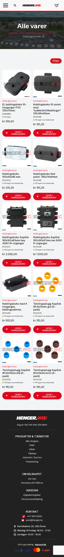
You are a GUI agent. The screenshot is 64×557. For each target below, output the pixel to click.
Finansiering (32, 461)
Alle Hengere (32, 441)
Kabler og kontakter (40, 33)
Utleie (32, 449)
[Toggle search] (15, 5)
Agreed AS (40, 544)
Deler (21, 33)
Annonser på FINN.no (32, 482)
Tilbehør (32, 453)
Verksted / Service (32, 457)
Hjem (11, 33)
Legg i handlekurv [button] (18, 132)
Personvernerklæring (32, 499)
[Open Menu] (5, 5)
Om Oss (32, 478)
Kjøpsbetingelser (32, 495)
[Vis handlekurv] (57, 5)
